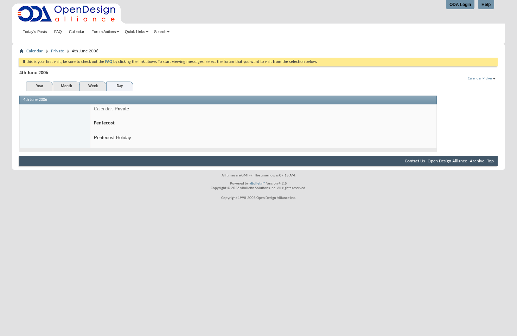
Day (120, 86)
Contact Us (415, 161)
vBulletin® (257, 184)
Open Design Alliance (447, 161)
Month (66, 86)
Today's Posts (35, 32)
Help (486, 4)
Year (39, 86)
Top (490, 161)
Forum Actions (103, 32)
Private (57, 51)
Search (160, 32)
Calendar (76, 32)
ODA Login (460, 4)
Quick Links (135, 32)
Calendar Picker (480, 78)
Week (93, 86)
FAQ (58, 32)
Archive (477, 161)
